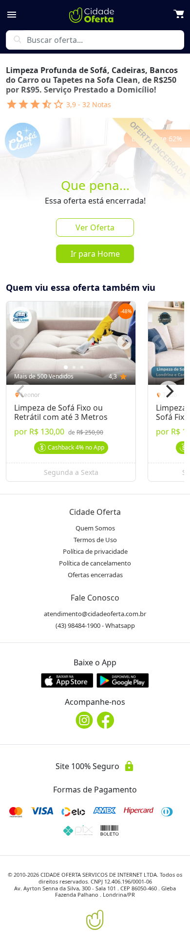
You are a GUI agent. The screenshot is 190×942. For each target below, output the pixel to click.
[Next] (168, 391)
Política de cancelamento (95, 563)
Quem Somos (95, 528)
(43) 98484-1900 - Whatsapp (95, 625)
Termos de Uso (95, 539)
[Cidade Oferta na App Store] (67, 680)
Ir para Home (95, 253)
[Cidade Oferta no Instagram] (84, 720)
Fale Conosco (95, 597)
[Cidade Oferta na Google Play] (123, 680)
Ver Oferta (95, 227)
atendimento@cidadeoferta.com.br (95, 613)
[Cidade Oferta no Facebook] (105, 720)
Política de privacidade (95, 551)
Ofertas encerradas (95, 574)
